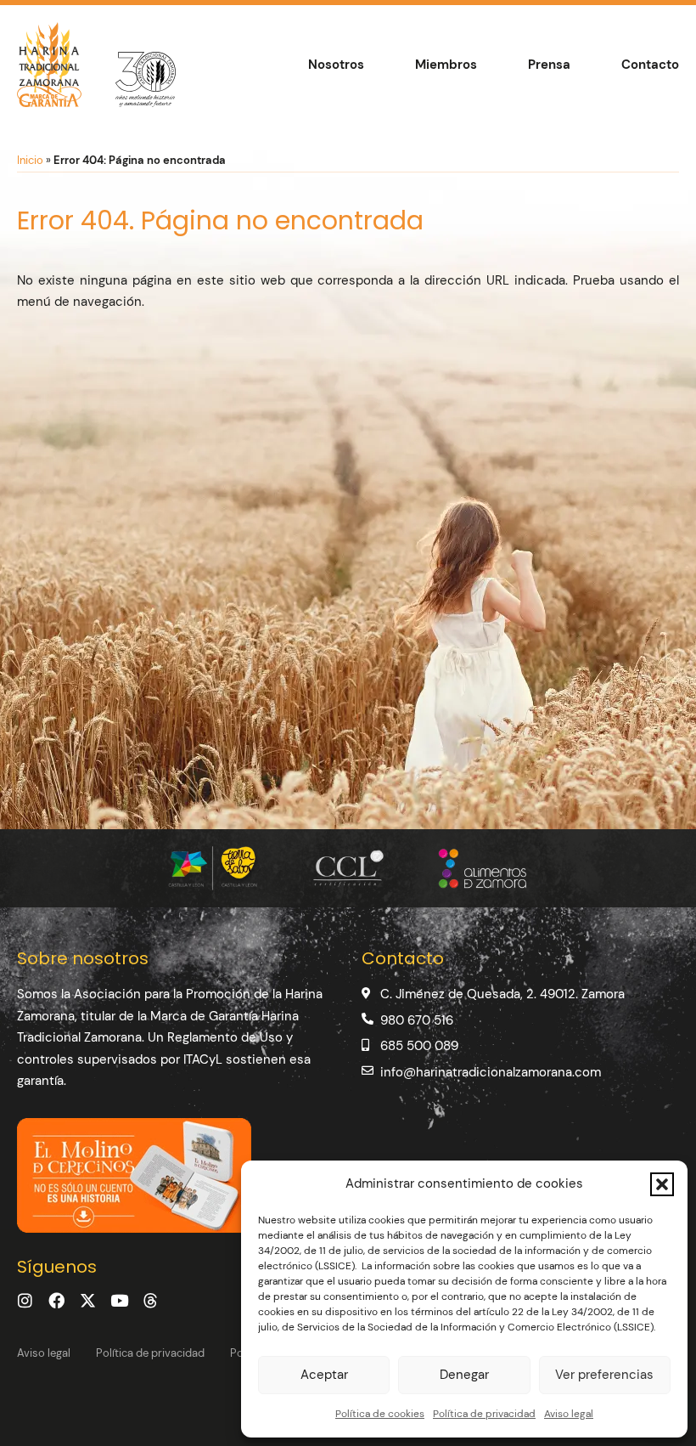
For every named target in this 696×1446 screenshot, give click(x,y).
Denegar (464, 1374)
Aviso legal (568, 1414)
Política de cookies (379, 1414)
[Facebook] (56, 1300)
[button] (662, 1184)
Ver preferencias (604, 1374)
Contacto (650, 64)
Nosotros (336, 64)
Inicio (30, 160)
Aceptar (324, 1374)
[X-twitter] (88, 1300)
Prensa (549, 64)
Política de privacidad (484, 1414)
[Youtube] (119, 1300)
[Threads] (151, 1300)
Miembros (446, 64)
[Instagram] (25, 1300)
